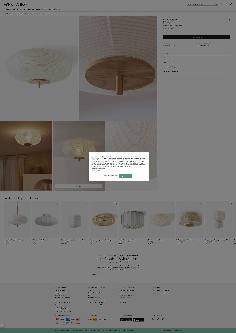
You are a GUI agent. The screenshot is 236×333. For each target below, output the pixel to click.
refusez (103, 166)
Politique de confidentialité (98, 168)
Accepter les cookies (125, 176)
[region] (119, 166)
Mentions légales (95, 170)
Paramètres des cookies (111, 175)
